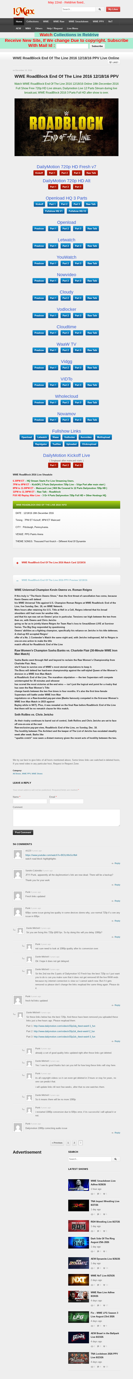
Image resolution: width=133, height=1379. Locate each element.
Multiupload (103, 437)
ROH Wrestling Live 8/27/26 (105, 1221)
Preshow (39, 228)
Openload (26, 437)
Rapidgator (41, 444)
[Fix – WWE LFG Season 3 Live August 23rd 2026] (78, 1317)
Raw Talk (91, 172)
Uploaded (71, 444)
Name (16, 797)
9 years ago (37, 851)
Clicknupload (89, 444)
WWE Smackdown (78, 21)
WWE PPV (98, 21)
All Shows (17, 774)
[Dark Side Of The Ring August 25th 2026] (78, 1243)
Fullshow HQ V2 (77, 211)
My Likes (113, 9)
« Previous (57, 1143)
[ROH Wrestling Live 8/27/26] (78, 1226)
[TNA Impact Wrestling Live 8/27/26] (78, 1205)
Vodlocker (69, 437)
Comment (18, 807)
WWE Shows (37, 774)
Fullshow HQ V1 (54, 211)
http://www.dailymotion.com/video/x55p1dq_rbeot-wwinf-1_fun (64, 1026)
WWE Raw (58, 21)
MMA (28, 28)
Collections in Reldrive (76, 34)
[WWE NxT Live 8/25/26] (78, 1280)
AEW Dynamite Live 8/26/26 (105, 1259)
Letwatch (42, 437)
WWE (46, 21)
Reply (117, 863)
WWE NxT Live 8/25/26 (103, 1275)
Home (19, 21)
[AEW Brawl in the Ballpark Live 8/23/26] (78, 1337)
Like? (115, 62)
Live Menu (72, 28)
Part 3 (77, 172)
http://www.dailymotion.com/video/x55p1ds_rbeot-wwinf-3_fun (64, 1036)
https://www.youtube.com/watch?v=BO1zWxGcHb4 (51, 855)
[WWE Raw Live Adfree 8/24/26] (78, 1296)
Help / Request (55, 28)
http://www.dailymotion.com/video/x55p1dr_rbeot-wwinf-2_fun (64, 1031)
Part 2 (64, 172)
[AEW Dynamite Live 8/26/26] (78, 1263)
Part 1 (52, 172)
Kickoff (39, 172)
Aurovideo (86, 437)
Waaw (55, 437)
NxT (110, 21)
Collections (32, 21)
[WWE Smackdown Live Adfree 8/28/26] (78, 1185)
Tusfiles (56, 444)
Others (38, 28)
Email (52, 797)
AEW (18, 28)
